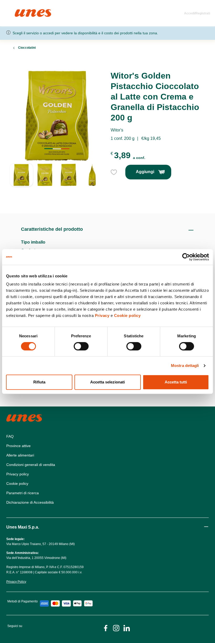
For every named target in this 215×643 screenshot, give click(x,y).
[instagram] (116, 627)
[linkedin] (126, 627)
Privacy (102, 315)
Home (20, 11)
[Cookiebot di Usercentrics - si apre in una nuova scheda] (186, 257)
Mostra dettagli (185, 365)
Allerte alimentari (20, 455)
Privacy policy (17, 474)
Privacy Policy (16, 582)
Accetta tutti (176, 382)
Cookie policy (127, 315)
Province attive (18, 446)
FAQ (10, 436)
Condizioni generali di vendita (30, 465)
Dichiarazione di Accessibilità (30, 502)
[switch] (81, 346)
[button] (21, 182)
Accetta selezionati (107, 382)
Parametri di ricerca (22, 493)
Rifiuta (39, 382)
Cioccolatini (27, 48)
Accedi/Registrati (197, 13)
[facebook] (106, 627)
